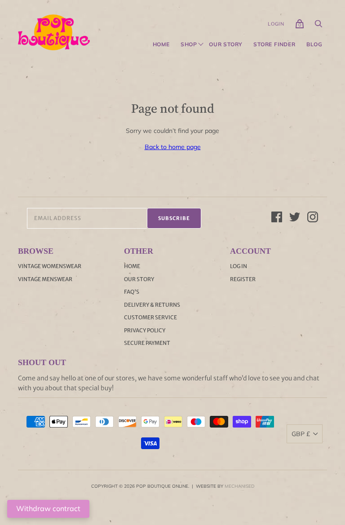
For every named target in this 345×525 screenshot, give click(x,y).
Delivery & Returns (152, 304)
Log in (238, 266)
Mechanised (239, 486)
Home (161, 44)
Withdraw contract (48, 508)
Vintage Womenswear (49, 266)
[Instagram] (312, 218)
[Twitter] (294, 218)
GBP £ (301, 434)
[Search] (318, 26)
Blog (314, 44)
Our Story (226, 44)
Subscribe (174, 218)
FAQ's (131, 291)
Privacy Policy (144, 330)
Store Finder (274, 44)
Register (243, 279)
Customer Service (150, 317)
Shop (189, 44)
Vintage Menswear (45, 279)
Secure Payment (147, 343)
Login (276, 24)
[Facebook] (276, 218)
